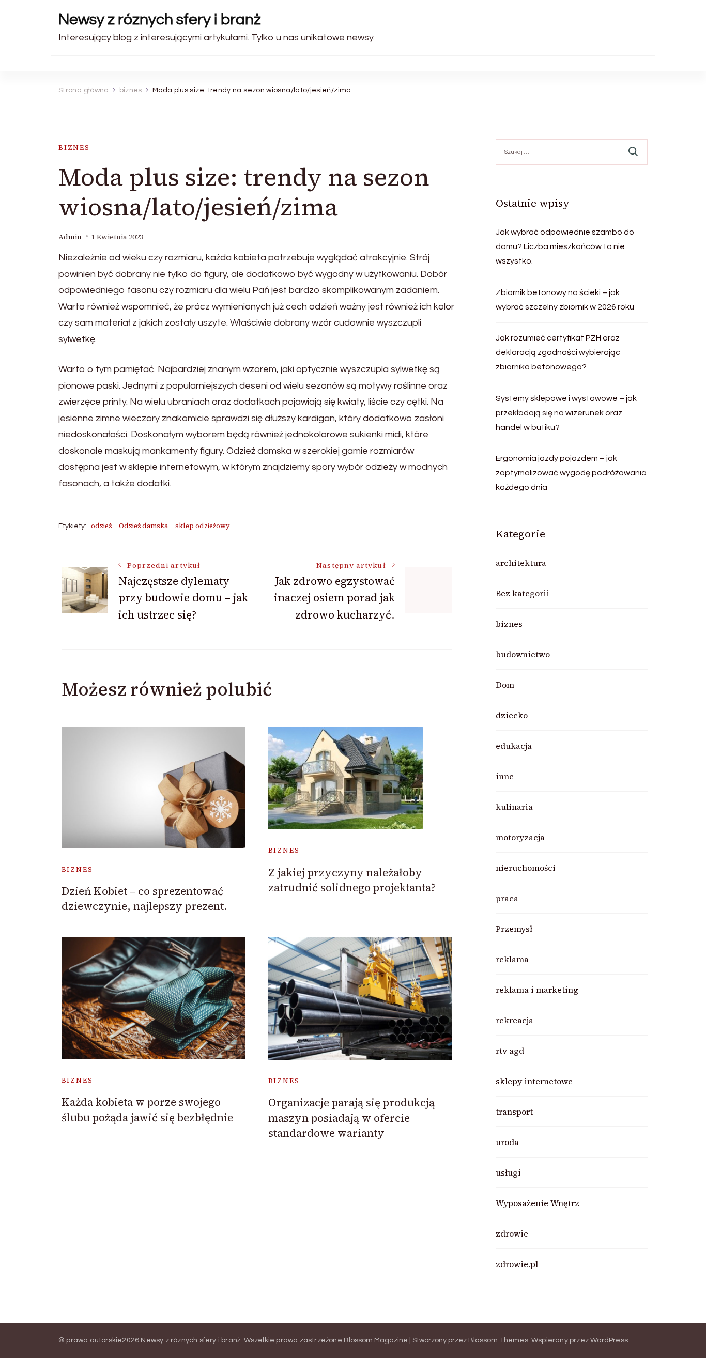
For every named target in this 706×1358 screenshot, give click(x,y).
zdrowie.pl (517, 1264)
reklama (512, 959)
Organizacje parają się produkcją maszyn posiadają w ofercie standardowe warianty (351, 1117)
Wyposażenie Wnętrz (537, 1203)
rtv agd (510, 1050)
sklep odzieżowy (202, 525)
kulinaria (514, 806)
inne (505, 776)
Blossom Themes (498, 1340)
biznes (74, 147)
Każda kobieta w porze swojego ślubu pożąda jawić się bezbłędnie (147, 1109)
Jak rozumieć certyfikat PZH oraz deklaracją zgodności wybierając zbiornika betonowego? (558, 352)
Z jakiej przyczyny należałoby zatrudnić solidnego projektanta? (352, 880)
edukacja (514, 745)
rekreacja (514, 1020)
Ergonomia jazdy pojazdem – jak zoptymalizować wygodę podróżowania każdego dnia (571, 472)
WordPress (609, 1340)
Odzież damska (143, 525)
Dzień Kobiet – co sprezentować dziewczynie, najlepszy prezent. (144, 899)
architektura (521, 562)
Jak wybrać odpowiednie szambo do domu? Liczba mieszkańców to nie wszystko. (565, 246)
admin (70, 237)
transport (514, 1111)
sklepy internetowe (534, 1081)
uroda (507, 1142)
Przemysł (514, 928)
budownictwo (523, 654)
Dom (505, 684)
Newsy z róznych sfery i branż (159, 19)
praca (507, 898)
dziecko (512, 715)
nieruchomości (526, 867)
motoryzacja (520, 837)
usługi (508, 1172)
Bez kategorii (522, 593)
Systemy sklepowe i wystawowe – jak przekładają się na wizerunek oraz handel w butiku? (566, 412)
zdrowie (512, 1233)
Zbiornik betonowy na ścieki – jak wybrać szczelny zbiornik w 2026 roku (565, 299)
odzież (101, 525)
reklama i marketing (537, 989)
